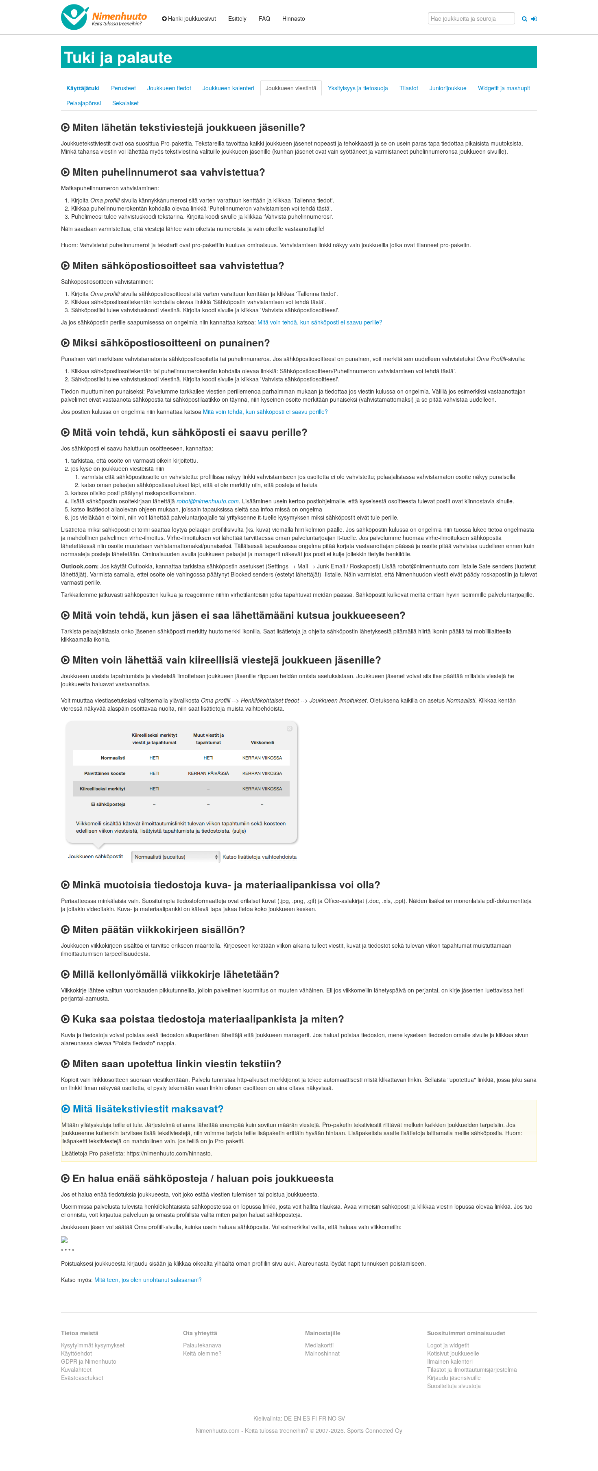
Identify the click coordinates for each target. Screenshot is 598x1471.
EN (297, 1418)
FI (314, 1418)
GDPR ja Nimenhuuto (88, 1361)
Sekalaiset (125, 103)
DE (288, 1418)
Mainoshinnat (322, 1353)
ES (306, 1418)
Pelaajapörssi (83, 103)
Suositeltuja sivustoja (454, 1386)
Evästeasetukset (82, 1377)
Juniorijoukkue (448, 88)
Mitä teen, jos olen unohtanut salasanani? (148, 1279)
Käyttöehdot (76, 1353)
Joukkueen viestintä (291, 88)
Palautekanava (202, 1345)
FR (322, 1418)
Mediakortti (319, 1345)
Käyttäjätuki (83, 88)
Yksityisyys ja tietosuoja (358, 88)
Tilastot (408, 88)
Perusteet (123, 88)
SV (341, 1418)
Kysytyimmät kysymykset (92, 1345)
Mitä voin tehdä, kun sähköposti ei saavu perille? (320, 322)
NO (332, 1418)
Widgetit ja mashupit (504, 88)
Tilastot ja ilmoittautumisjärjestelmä (472, 1369)
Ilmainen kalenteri (450, 1361)
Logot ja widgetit (448, 1345)
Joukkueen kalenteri (228, 88)
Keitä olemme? (202, 1353)
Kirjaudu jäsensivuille (454, 1377)
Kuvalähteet (76, 1369)
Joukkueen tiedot (169, 88)
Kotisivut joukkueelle (453, 1353)
